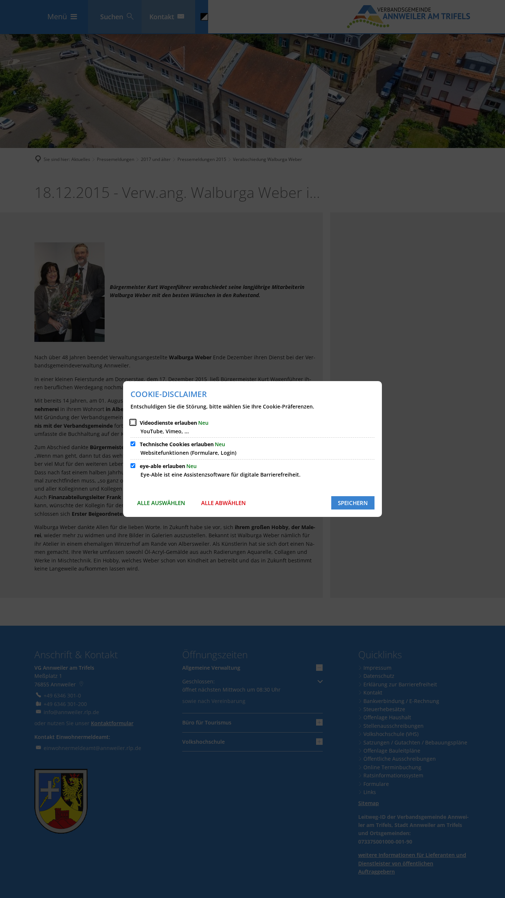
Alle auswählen (161, 503)
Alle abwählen (223, 503)
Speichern (353, 503)
